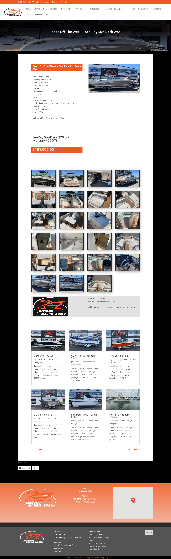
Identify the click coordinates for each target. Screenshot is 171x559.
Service (37, 9)
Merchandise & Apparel (115, 9)
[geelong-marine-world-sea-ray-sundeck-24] (43, 186)
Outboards (94, 9)
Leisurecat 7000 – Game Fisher (84, 415)
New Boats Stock (50, 9)
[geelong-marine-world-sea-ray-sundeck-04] (127, 270)
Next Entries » (134, 449)
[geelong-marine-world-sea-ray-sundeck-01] (99, 291)
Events (28, 15)
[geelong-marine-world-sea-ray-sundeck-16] (127, 207)
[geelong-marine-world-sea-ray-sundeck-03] (43, 291)
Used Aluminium (88, 362)
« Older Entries (37, 449)
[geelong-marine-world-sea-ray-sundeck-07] (43, 270)
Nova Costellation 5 (119, 355)
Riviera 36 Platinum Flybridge (119, 415)
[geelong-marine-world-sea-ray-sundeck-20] (127, 186)
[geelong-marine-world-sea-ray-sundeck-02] (71, 291)
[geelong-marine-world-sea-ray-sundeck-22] (99, 186)
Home (28, 9)
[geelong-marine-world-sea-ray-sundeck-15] (43, 228)
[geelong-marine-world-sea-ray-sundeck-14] (71, 228)
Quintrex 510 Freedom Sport (83, 356)
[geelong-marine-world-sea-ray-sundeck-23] (71, 186)
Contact (49, 15)
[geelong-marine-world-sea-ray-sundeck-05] (99, 270)
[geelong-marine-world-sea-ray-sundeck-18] (71, 207)
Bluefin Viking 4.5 (43, 414)
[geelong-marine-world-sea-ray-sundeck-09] (99, 249)
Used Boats (81, 9)
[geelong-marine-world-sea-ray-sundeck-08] (127, 249)
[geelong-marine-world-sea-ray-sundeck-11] (43, 249)
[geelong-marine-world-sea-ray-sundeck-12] (127, 228)
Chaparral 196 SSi (43, 355)
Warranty (39, 15)
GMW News (156, 9)
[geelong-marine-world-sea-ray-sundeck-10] (71, 249)
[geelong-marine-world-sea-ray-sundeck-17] (99, 207)
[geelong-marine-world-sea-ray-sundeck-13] (99, 228)
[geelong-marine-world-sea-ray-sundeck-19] (43, 207)
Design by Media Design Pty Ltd (98, 557)
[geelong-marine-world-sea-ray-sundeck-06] (71, 270)
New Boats (66, 9)
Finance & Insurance (139, 9)
